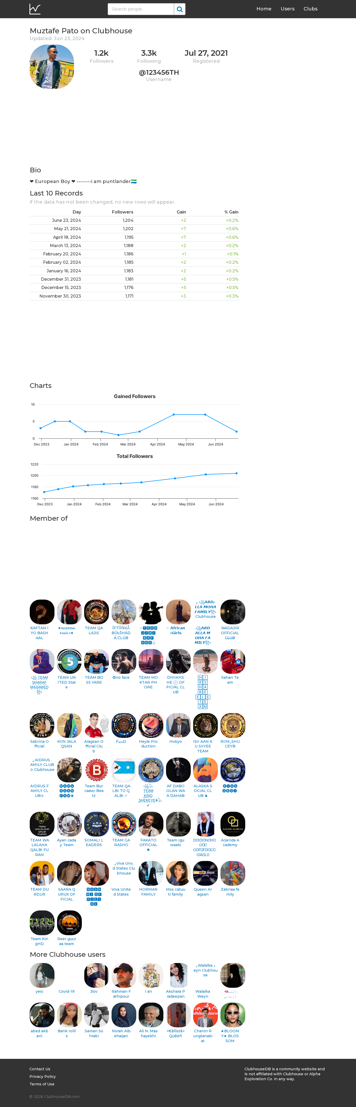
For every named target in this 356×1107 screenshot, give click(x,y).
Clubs (310, 9)
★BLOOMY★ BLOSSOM (230, 1036)
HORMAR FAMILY (148, 892)
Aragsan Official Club (93, 746)
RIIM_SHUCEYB (230, 744)
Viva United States (121, 892)
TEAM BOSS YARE (94, 680)
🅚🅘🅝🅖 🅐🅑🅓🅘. (230, 788)
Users (287, 9)
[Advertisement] (135, 129)
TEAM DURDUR (39, 892)
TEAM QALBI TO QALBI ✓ (121, 791)
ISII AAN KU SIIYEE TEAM (202, 746)
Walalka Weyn (202, 994)
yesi (39, 991)
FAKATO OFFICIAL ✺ (148, 845)
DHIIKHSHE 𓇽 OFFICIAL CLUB (175, 684)
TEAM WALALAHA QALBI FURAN (39, 847)
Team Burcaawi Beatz (93, 791)
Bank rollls (67, 1033)
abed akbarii (39, 1033)
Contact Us (39, 1069)
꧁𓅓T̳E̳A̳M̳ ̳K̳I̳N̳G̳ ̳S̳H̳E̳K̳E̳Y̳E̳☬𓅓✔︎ (148, 796)
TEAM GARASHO (121, 842)
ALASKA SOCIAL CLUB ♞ (203, 791)
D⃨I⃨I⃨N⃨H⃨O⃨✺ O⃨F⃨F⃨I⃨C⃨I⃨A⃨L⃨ (203, 847)
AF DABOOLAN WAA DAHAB (175, 791)
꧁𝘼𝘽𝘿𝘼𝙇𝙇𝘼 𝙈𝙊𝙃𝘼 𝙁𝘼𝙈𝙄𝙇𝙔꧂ (203, 635)
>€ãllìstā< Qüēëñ (176, 1033)
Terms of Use (41, 1084)
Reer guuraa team (66, 941)
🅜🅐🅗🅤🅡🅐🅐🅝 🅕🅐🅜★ (66, 791)
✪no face (121, 677)
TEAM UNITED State (66, 682)
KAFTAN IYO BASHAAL (39, 633)
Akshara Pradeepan (175, 994)
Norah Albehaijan (121, 1033)
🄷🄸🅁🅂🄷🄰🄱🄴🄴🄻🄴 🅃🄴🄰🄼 (202, 692)
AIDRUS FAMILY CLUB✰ (39, 791)
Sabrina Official (39, 744)
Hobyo (175, 741)
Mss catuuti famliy (175, 892)
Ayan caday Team (66, 842)
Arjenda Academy (230, 842)
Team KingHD (39, 941)
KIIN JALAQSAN (66, 744)
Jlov (93, 991)
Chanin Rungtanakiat (202, 1036)
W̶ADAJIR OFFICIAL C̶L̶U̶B (230, 633)
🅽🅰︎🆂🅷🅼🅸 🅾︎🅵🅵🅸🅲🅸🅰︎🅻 (94, 896)
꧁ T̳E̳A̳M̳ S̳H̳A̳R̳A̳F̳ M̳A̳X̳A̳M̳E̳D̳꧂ (39, 684)
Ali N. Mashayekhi (148, 1033)
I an (148, 991)
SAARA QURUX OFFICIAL (66, 894)
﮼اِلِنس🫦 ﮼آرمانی (230, 994)
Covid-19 (67, 991)
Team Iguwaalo (175, 842)
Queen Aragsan (203, 892)
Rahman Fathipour (121, 994)
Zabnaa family (230, 892)
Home (264, 9)
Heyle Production (148, 744)
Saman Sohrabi (94, 1033)
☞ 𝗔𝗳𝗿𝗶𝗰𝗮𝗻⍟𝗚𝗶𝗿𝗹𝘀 (175, 630)
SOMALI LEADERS (93, 842)
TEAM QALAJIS (94, 630)
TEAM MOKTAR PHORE (148, 682)
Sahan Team (230, 680)
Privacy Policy (42, 1076)
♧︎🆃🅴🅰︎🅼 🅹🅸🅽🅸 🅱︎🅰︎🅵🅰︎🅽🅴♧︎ (148, 635)
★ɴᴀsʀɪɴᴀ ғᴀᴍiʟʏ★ (66, 630)
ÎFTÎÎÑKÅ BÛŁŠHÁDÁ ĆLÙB (121, 633)
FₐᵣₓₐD (121, 741)
